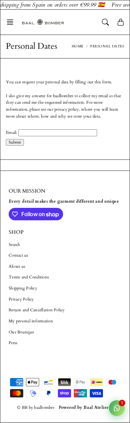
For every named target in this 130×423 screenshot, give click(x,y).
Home (78, 46)
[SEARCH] (105, 22)
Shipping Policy (23, 288)
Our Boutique (21, 332)
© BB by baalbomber (35, 407)
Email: (11, 132)
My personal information (31, 321)
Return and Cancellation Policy (37, 310)
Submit (15, 142)
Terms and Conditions (29, 277)
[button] (12, 22)
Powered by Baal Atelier (84, 407)
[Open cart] (120, 22)
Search (14, 244)
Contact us (18, 255)
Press (13, 343)
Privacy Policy (21, 299)
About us (17, 266)
